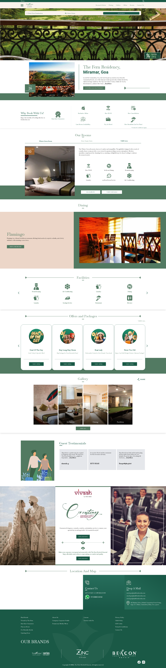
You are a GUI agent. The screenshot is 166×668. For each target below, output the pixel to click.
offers (125, 5)
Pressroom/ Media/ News (60, 624)
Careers (86, 617)
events (132, 5)
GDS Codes (118, 624)
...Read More (108, 83)
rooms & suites (101, 5)
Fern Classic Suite (87, 141)
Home (23, 1)
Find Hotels (24, 617)
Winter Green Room (45, 141)
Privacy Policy (119, 617)
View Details (112, 192)
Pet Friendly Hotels (27, 630)
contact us (140, 5)
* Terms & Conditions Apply (139, 127)
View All (83, 428)
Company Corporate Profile (60, 620)
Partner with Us (89, 620)
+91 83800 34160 (96, 597)
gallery (118, 5)
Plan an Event (25, 627)
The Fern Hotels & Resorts (83, 665)
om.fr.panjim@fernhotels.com (136, 596)
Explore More (15, 247)
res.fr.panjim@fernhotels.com (136, 593)
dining (111, 5)
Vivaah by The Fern (27, 620)
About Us (55, 617)
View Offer (36, 364)
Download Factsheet (94, 88)
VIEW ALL (124, 141)
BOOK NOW (121, 13)
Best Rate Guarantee (27, 624)
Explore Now (83, 536)
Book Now (90, 192)
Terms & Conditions (121, 627)
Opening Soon (25, 633)
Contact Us (118, 630)
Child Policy (119, 620)
